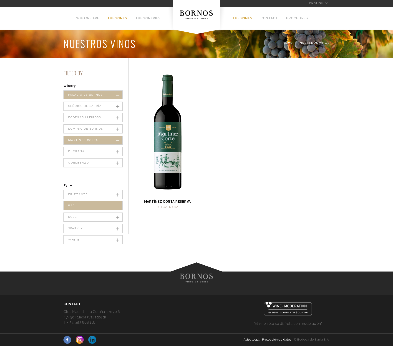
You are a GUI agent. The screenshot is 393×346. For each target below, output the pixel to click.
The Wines (117, 18)
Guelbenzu (78, 162)
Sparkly (75, 228)
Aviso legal (252, 339)
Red (71, 205)
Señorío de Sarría (85, 106)
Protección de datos (277, 339)
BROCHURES (297, 18)
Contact (269, 18)
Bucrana (76, 151)
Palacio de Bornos (85, 94)
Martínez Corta (83, 140)
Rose (72, 216)
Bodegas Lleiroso (84, 117)
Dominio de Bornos (85, 128)
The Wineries (148, 18)
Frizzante (78, 194)
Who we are (87, 18)
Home (287, 42)
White (73, 239)
